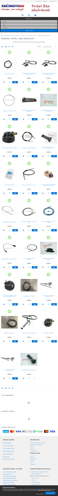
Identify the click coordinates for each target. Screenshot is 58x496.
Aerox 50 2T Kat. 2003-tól (31, 35)
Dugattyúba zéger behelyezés (9, 478)
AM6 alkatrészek (36, 482)
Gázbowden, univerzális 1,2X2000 (9, 110)
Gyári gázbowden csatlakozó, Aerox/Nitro (48, 259)
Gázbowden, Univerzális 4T (9, 333)
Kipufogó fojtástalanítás (8, 451)
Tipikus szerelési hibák (8, 454)
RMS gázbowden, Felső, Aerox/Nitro (9, 258)
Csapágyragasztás (7, 443)
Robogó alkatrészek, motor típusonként (11, 35)
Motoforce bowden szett (9, 184)
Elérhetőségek (33, 451)
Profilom (32, 460)
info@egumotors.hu (37, 473)
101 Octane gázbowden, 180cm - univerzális (29, 259)
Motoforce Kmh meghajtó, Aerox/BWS (9, 147)
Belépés (39, 1)
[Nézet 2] (8, 46)
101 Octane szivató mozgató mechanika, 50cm (9, 370)
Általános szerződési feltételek (38, 442)
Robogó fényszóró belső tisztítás (10, 480)
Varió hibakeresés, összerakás (9, 472)
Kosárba (15, 82)
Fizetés (31, 446)
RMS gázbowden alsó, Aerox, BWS (9, 221)
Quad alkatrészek (36, 484)
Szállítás (32, 449)
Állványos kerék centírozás (9, 459)
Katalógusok (35, 478)
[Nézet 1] (5, 46)
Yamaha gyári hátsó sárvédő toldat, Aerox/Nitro (29, 111)
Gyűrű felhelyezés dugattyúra (9, 476)
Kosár (31, 462)
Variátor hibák (6, 456)
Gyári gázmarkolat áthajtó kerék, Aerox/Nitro (48, 111)
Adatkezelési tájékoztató (36, 444)
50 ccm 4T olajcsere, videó (8, 448)
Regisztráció (33, 458)
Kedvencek (53, 1)
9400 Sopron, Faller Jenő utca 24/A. (40, 471)
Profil (46, 1)
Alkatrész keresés (29, 30)
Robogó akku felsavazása (8, 482)
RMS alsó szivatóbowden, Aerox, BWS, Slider (29, 222)
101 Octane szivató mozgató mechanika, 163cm (48, 296)
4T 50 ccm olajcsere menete (9, 485)
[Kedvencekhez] (9, 82)
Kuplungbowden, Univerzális (29, 296)
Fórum (33, 480)
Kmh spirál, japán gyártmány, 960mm (29, 147)
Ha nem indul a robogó (8, 445)
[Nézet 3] (12, 46)
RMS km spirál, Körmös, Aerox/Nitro (29, 333)
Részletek (4, 82)
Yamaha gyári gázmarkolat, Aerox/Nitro (29, 370)
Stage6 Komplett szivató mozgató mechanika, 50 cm (29, 74)
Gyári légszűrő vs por (7, 474)
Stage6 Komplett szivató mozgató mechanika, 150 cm (48, 74)
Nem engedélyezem (40, 493)
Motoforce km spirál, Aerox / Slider (29, 184)
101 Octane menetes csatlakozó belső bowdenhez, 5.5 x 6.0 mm (48, 185)
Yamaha (22, 35)
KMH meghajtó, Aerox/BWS (48, 333)
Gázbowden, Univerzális (9, 73)
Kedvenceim (33, 464)
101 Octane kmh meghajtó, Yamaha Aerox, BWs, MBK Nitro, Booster (9, 296)
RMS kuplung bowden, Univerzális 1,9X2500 (48, 222)
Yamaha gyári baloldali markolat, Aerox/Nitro (48, 148)
